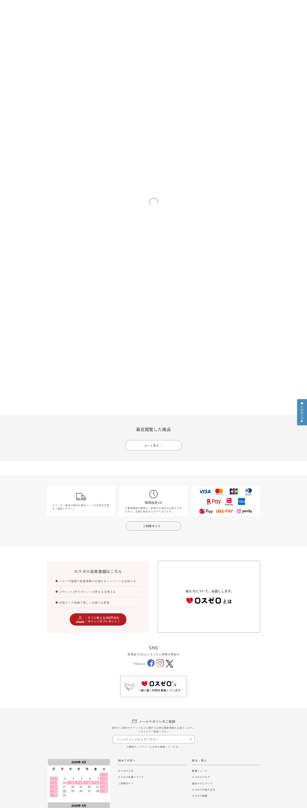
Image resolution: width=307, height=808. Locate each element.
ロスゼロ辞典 (200, 796)
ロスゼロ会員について (131, 777)
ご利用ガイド (126, 783)
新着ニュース (200, 770)
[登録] (190, 739)
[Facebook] (151, 666)
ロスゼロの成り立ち (203, 789)
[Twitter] (169, 664)
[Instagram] (160, 665)
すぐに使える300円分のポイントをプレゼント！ (104, 619)
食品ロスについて (202, 783)
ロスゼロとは (126, 770)
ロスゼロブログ (201, 777)
